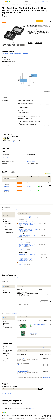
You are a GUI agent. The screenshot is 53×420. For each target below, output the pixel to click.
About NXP (4, 415)
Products (6, 4)
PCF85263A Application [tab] (11, 61)
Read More (32, 408)
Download (44, 293)
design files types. (15, 283)
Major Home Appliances (7, 157)
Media (18, 415)
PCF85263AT (6, 182)
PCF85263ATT (7, 190)
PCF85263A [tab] (4, 61)
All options (19, 186)
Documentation (16, 20)
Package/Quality (47, 20)
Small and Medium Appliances (33, 156)
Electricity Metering (31, 161)
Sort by (40, 217)
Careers (9, 415)
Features (11, 53)
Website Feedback (21, 418)
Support (29, 20)
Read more (13, 141)
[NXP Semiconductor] (7, 1)
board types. (14, 313)
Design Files (4, 277)
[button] (47, 1)
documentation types (16, 209)
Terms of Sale (11, 418)
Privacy (3, 418)
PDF (37, 221)
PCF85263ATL (6, 186)
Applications (25, 53)
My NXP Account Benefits (30, 415)
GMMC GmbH (20, 365)
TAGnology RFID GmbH (22, 359)
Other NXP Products (6, 393)
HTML (35, 221)
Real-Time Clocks (23, 4)
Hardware (10, 277)
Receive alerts (16, 16)
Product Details (9, 20)
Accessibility (16, 418)
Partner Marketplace (46, 377)
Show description (6, 180)
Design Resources (23, 20)
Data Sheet (6, 184)
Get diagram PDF (47, 91)
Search (40, 388)
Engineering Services (17, 277)
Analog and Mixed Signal (14, 4)
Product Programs (17, 53)
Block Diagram (5, 53)
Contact (22, 415)
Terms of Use (6, 418)
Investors (14, 415)
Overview (4, 20)
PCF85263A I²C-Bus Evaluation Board (37, 324)
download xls (48, 174)
